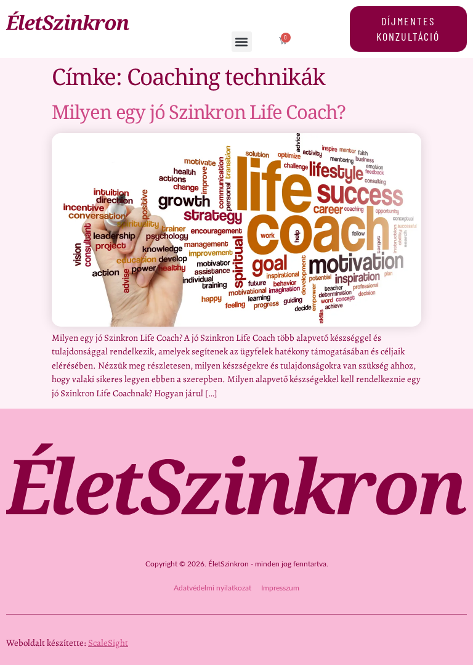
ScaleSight (108, 643)
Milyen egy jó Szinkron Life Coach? (199, 111)
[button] (242, 41)
